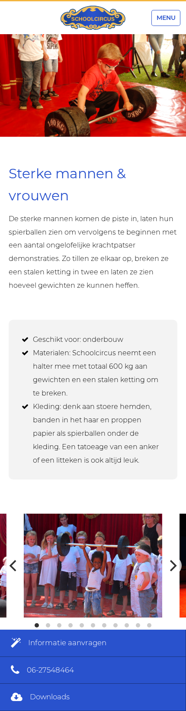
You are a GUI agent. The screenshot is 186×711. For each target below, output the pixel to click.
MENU (166, 18)
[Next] (172, 565)
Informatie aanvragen (66, 642)
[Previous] (13, 565)
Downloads (49, 696)
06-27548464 (49, 670)
